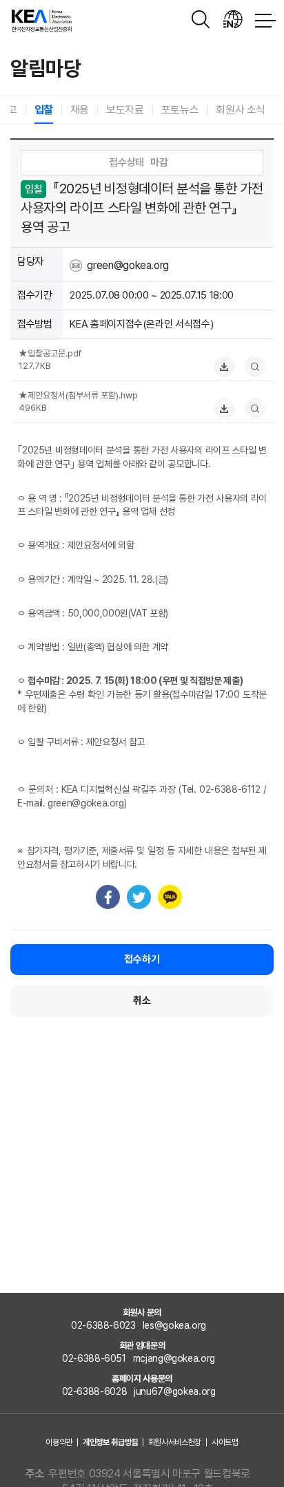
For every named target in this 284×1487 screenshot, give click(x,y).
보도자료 (125, 109)
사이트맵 (225, 1442)
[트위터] (139, 897)
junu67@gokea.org (174, 1391)
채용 (79, 109)
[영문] (233, 20)
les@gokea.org (174, 1325)
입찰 (43, 109)
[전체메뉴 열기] (265, 20)
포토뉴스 (180, 109)
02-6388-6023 (103, 1325)
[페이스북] (108, 897)
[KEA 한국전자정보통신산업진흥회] (41, 21)
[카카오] (170, 897)
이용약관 (58, 1442)
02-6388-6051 (94, 1358)
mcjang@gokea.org (174, 1358)
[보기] (258, 366)
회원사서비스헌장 (174, 1442)
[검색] (202, 20)
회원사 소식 (240, 109)
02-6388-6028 (95, 1391)
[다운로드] (227, 366)
